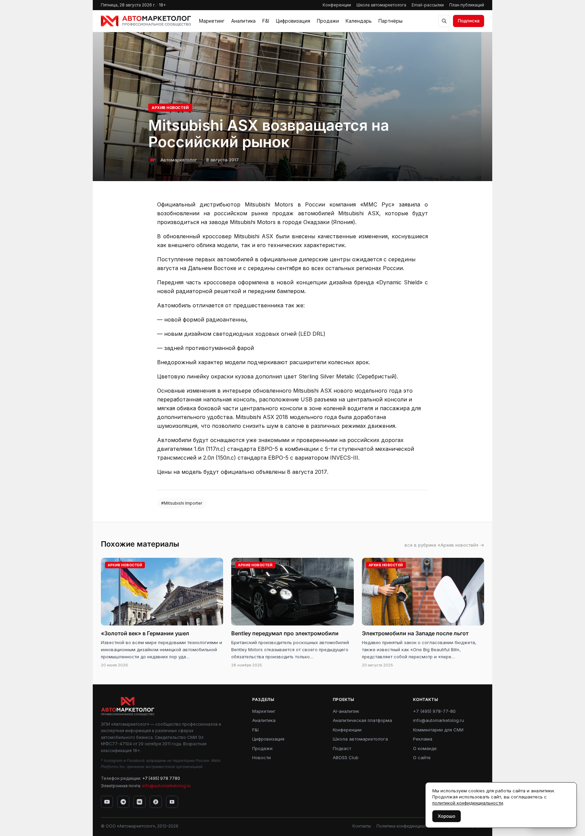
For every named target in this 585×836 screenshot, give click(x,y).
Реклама (422, 739)
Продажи (328, 21)
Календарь (359, 21)
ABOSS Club (346, 757)
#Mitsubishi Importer (181, 503)
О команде (425, 748)
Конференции (337, 4)
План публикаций (466, 4)
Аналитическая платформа (362, 720)
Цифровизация (293, 21)
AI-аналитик (346, 711)
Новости (261, 757)
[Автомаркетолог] (146, 21)
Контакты (361, 826)
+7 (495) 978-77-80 (434, 711)
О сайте (422, 757)
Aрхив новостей (170, 107)
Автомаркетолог (178, 159)
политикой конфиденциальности (467, 803)
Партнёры (390, 21)
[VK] (139, 802)
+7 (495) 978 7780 (161, 778)
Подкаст (342, 748)
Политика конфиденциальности (408, 826)
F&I (265, 21)
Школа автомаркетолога (381, 4)
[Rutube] (172, 802)
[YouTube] (107, 802)
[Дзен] (156, 802)
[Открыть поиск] (444, 21)
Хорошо (446, 816)
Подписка (468, 20)
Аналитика (243, 21)
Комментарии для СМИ (438, 729)
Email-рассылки (428, 4)
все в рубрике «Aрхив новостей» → (444, 545)
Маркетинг (211, 21)
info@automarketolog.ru (166, 785)
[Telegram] (123, 802)
